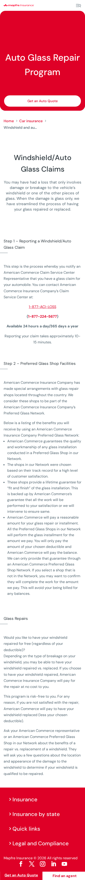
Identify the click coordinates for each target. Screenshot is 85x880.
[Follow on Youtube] (64, 864)
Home (9, 121)
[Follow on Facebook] (21, 864)
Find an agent (65, 875)
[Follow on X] (31, 864)
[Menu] (78, 5)
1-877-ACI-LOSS (42, 306)
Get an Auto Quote (42, 101)
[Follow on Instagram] (42, 864)
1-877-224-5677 (42, 316)
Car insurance (31, 121)
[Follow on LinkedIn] (53, 864)
